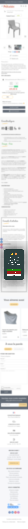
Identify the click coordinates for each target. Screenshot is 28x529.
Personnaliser (14, 275)
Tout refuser (14, 272)
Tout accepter (14, 269)
